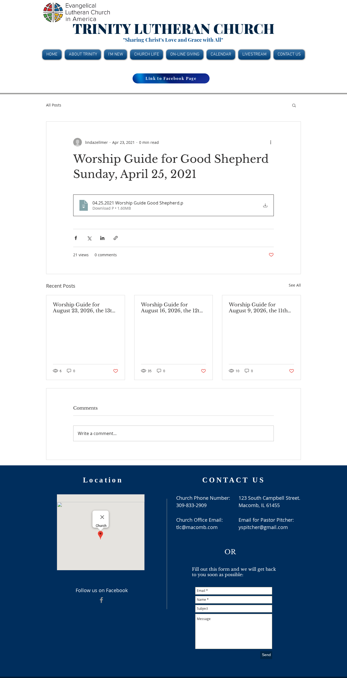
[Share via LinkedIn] (102, 238)
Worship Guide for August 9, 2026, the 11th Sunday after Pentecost (258, 308)
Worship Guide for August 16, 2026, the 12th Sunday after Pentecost (172, 308)
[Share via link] (115, 238)
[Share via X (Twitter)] (89, 238)
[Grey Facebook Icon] (101, 600)
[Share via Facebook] (75, 238)
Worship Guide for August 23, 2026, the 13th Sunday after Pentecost (84, 308)
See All (295, 285)
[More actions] (270, 142)
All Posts (53, 105)
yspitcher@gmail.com (263, 527)
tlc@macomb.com (197, 527)
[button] (294, 105)
